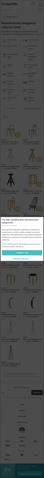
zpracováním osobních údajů (30, 397)
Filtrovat (12, 108)
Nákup (22, 410)
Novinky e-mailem (22, 387)
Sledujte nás (22, 422)
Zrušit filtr (16, 116)
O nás (22, 404)
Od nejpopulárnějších (33, 108)
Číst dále (39, 34)
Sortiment (22, 416)
